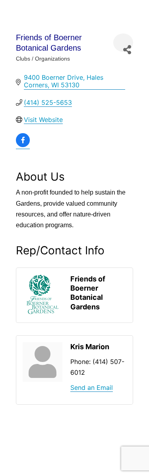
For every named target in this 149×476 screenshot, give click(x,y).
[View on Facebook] (23, 145)
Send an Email (91, 387)
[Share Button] (123, 42)
